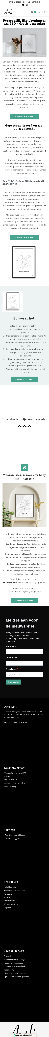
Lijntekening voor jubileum (15, 973)
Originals (7, 908)
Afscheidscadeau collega (14, 959)
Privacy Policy (10, 787)
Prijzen (7, 776)
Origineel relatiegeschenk (14, 966)
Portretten (8, 894)
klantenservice (10, 582)
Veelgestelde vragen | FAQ (15, 773)
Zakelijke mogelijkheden (15, 835)
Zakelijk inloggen (12, 838)
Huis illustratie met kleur (14, 890)
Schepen (7, 897)
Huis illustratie (10, 887)
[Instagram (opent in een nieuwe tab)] (26, 4)
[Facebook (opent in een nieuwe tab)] (23, 4)
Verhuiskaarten (10, 901)
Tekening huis (9, 970)
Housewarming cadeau (13, 963)
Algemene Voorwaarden (14, 783)
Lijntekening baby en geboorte (16, 977)
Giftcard (7, 956)
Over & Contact (10, 780)
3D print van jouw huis (13, 904)
